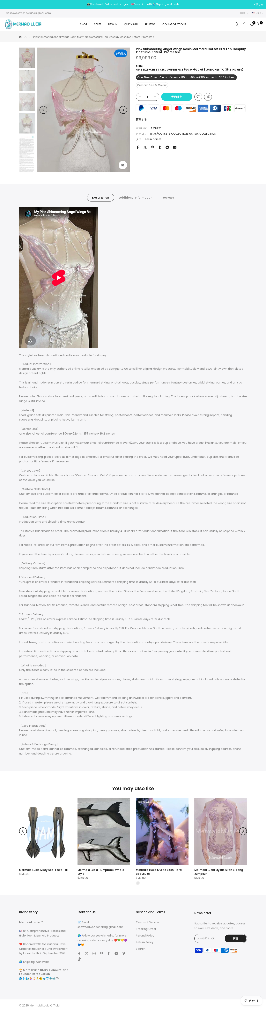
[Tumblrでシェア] (160, 147)
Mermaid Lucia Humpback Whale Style (101, 872)
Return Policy (144, 942)
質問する (141, 119)
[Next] (123, 110)
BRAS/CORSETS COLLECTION (169, 134)
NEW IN (112, 24)
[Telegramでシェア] (167, 147)
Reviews (168, 198)
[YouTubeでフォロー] (116, 953)
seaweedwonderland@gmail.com (30, 13)
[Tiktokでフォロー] (79, 959)
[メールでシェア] (174, 147)
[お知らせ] (133, 4)
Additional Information (135, 198)
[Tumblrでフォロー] (109, 953)
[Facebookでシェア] (137, 147)
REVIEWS (150, 24)
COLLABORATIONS (174, 24)
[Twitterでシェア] (145, 147)
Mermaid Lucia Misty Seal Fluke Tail (43, 870)
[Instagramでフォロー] (94, 953)
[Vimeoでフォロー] (123, 953)
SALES (97, 24)
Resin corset (153, 139)
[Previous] (43, 110)
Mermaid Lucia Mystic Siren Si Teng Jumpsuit (218, 872)
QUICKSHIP (131, 24)
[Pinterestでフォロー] (101, 953)
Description (100, 198)
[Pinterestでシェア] (152, 147)
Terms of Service (147, 922)
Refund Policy (145, 935)
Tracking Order (146, 929)
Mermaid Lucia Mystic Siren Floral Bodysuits (159, 872)
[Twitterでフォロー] (86, 953)
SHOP (83, 24)
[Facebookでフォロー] (79, 953)
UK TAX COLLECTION (202, 134)
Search (140, 949)
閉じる (8, 4)
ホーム (23, 37)
